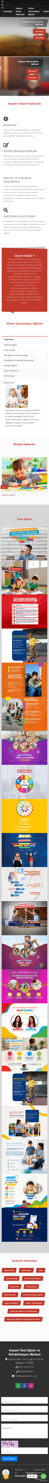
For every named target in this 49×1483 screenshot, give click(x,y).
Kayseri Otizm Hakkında (20, 11)
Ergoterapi (9, 339)
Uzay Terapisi (9, 350)
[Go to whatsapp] (43, 1476)
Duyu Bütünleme (11, 370)
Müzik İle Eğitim (10, 345)
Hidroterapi (9, 376)
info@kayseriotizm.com (26, 1375)
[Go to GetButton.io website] (43, 1480)
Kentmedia (20, 1476)
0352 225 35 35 (26, 1367)
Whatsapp (39, 38)
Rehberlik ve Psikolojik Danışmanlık (19, 360)
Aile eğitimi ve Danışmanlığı (15, 355)
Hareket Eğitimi (10, 365)
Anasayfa (8, 11)
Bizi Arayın (39, 31)
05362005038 (26, 1371)
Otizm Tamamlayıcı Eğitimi (34, 11)
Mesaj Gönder (9, 1459)
